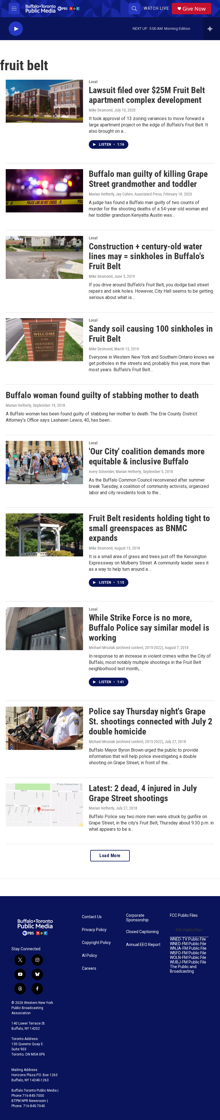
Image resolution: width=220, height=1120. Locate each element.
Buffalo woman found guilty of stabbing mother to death (102, 395)
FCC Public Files (184, 915)
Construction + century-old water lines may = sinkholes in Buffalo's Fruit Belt (147, 256)
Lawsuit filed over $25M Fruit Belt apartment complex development (147, 95)
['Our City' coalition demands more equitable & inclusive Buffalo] (44, 462)
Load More (110, 855)
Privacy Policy (94, 930)
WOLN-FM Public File (188, 957)
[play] (15, 29)
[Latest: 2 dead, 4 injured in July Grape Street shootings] (44, 804)
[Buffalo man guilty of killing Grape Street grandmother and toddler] (44, 190)
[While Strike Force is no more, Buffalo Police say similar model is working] (44, 628)
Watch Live (156, 8)
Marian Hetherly (18, 405)
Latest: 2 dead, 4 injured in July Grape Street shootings (143, 793)
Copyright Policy (96, 943)
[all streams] (211, 28)
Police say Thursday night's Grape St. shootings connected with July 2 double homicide (150, 721)
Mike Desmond (101, 110)
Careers (89, 968)
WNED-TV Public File (188, 939)
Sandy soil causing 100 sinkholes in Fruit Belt (151, 334)
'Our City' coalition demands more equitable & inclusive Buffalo (147, 456)
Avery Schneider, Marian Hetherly (115, 471)
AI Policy (89, 955)
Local (93, 81)
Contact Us (92, 917)
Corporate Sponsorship (137, 917)
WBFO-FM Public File (188, 953)
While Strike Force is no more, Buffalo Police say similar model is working (149, 628)
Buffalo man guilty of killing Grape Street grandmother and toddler (148, 179)
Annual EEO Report (143, 945)
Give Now (194, 9)
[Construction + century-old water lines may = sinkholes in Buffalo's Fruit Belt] (44, 257)
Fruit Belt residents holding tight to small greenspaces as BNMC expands (149, 528)
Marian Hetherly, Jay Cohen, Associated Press (125, 194)
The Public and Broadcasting (183, 969)
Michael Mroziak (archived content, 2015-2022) (126, 647)
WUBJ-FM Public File (188, 962)
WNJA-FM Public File (188, 948)
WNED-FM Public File (188, 944)
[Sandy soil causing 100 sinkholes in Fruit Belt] (44, 339)
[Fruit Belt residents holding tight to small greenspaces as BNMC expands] (44, 534)
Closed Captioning (142, 932)
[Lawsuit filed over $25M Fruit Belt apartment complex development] (44, 101)
